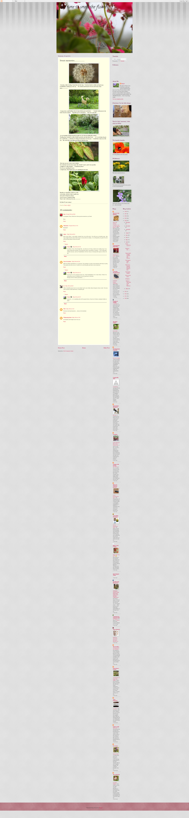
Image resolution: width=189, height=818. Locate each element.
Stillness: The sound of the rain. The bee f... (128, 283)
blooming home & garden (116, 349)
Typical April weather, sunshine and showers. (128, 255)
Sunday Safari (116, 754)
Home (84, 348)
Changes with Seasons (116, 465)
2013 (126, 291)
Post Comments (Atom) (68, 351)
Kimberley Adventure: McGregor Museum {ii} (115, 639)
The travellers (116, 646)
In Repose (127, 278)
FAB (64, 309)
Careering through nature (116, 272)
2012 (126, 293)
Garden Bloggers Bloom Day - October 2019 (116, 444)
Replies (66, 244)
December (128, 222)
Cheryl (68, 247)
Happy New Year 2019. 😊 (116, 555)
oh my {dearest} (116, 629)
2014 (126, 220)
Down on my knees (128, 276)
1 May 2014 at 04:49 (69, 286)
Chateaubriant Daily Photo (116, 246)
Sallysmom (65, 225)
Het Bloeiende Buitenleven (116, 582)
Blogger (100, 807)
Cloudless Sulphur (115, 783)
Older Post (107, 348)
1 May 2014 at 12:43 (70, 308)
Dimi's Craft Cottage (115, 546)
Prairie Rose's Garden (116, 669)
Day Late (115, 415)
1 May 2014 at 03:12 (76, 272)
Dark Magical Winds (116, 574)
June (127, 237)
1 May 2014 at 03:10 (76, 246)
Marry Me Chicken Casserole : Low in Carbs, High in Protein (116, 225)
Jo (63, 286)
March (127, 288)
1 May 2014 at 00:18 (71, 234)
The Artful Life (116, 774)
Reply (64, 221)
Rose (64, 214)
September (128, 229)
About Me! (115, 728)
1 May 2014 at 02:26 (76, 261)
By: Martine (115, 619)
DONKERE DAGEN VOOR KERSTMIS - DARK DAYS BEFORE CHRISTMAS (116, 594)
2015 (126, 218)
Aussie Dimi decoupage (115, 516)
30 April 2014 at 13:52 (73, 225)
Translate (122, 61)
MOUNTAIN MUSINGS (116, 406)
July (127, 235)
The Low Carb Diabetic (116, 214)
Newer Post (61, 348)
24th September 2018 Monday (116, 648)
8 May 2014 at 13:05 (76, 317)
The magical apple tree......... (127, 261)
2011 (126, 296)
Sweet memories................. (128, 245)
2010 (126, 298)
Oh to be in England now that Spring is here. (127, 267)
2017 (126, 213)
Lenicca (117, 620)
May (127, 239)
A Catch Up (115, 386)
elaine (64, 234)
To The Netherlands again (115, 526)
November (128, 226)
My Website (115, 466)
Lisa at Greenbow (67, 261)
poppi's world (116, 726)
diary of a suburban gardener (115, 486)
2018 (126, 211)
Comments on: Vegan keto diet (116, 617)
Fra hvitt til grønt (116, 358)
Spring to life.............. (128, 250)
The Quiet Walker (115, 322)
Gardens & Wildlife (115, 302)
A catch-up (115, 303)
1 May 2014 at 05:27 (76, 297)
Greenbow (115, 434)
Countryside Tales (115, 378)
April (127, 242)
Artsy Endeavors (115, 700)
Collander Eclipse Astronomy (115, 282)
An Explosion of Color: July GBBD (116, 679)
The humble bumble (127, 272)
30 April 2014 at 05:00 (70, 214)
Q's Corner (115, 746)
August (127, 233)
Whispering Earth (67, 317)
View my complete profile (118, 99)
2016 (126, 216)
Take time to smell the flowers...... (85, 7)
